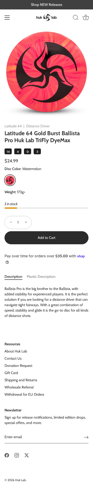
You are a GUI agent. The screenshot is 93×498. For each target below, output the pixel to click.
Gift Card (11, 373)
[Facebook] (7, 455)
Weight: (10, 192)
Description (13, 276)
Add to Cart (46, 238)
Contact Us (13, 358)
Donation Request (18, 365)
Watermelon (10, 180)
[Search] (76, 18)
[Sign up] (86, 437)
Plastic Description (41, 276)
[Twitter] (26, 455)
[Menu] (7, 17)
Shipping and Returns (21, 380)
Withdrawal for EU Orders (24, 394)
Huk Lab (20, 480)
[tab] (16, 276)
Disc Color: (23, 169)
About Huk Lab (16, 351)
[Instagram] (16, 455)
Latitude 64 (13, 126)
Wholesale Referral (19, 387)
